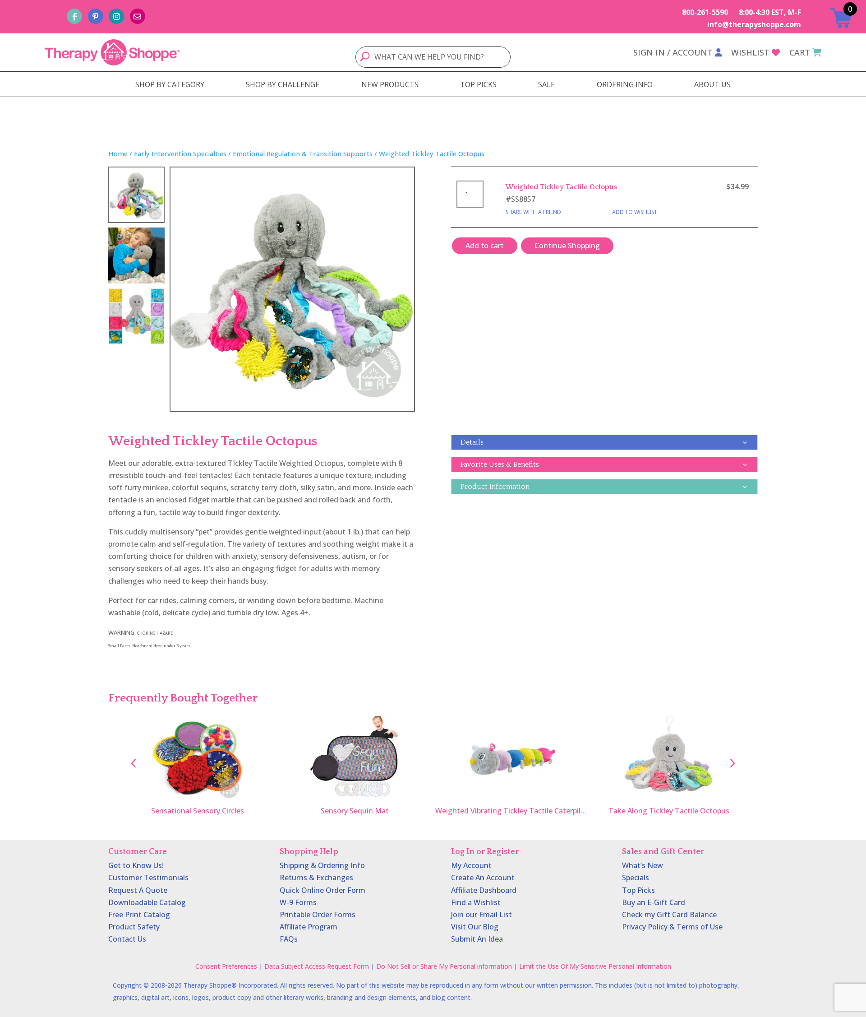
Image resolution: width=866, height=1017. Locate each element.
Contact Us (127, 939)
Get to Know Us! (136, 865)
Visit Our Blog (474, 927)
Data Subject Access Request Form (316, 966)
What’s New (642, 865)
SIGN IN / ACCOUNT (673, 52)
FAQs (289, 939)
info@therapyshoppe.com (754, 24)
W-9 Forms (298, 902)
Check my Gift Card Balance (669, 914)
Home (118, 153)
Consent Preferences (226, 966)
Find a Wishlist (476, 902)
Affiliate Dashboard (483, 890)
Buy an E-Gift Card (653, 902)
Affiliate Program (308, 927)
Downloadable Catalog (147, 902)
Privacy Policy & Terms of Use (672, 927)
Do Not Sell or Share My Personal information (444, 966)
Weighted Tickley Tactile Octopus (561, 187)
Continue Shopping (567, 246)
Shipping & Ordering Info (322, 865)
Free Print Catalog (139, 914)
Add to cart (484, 246)
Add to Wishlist (634, 212)
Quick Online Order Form (322, 890)
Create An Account (483, 877)
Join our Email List (481, 914)
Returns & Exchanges (316, 877)
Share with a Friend (533, 212)
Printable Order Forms (317, 914)
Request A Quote (137, 890)
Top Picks (638, 890)
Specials (635, 877)
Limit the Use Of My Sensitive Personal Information (595, 966)
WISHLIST (750, 52)
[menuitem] (170, 84)
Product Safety (134, 927)
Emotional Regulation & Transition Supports (303, 153)
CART (799, 52)
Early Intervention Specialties (180, 153)
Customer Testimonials (148, 877)
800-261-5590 (705, 12)
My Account (471, 865)
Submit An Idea (477, 939)
